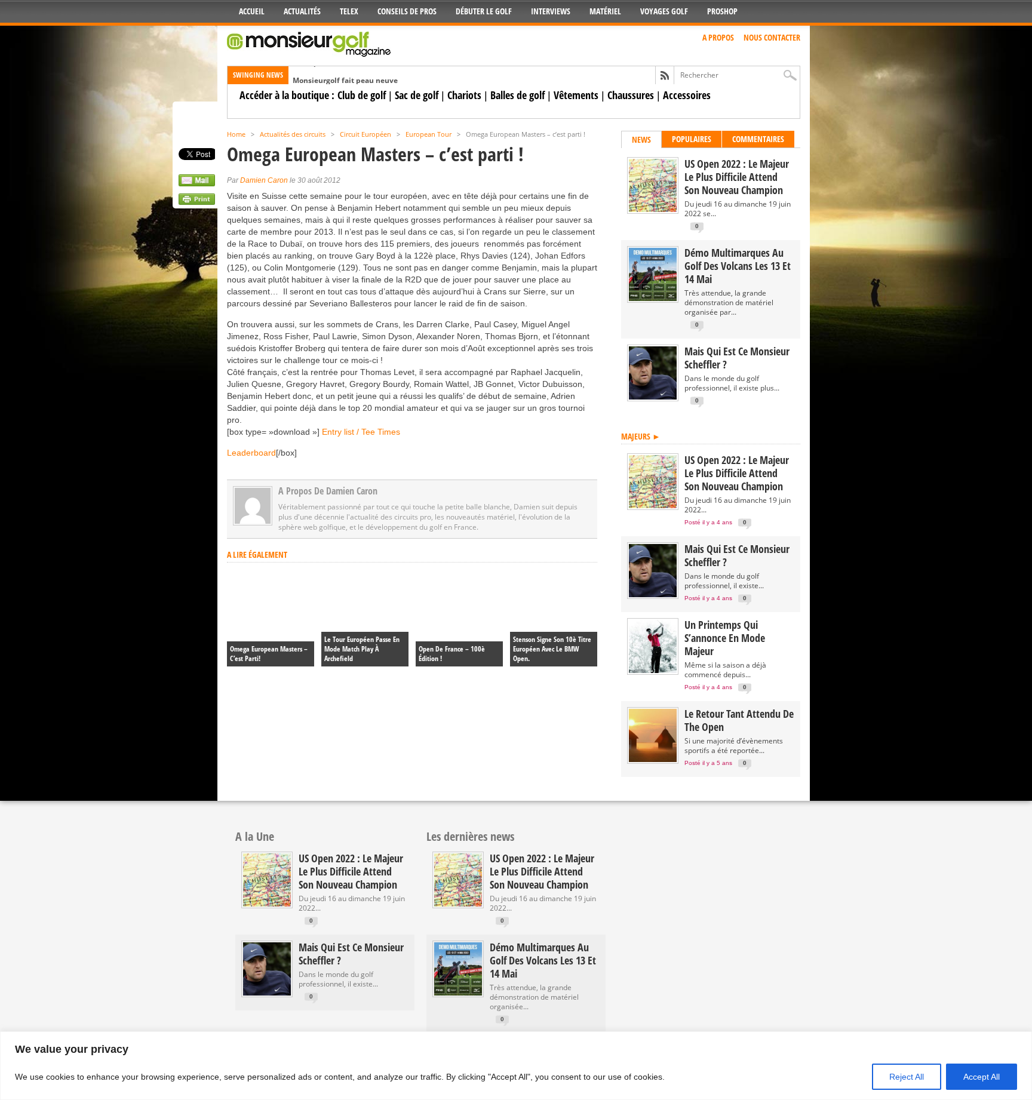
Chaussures (630, 95)
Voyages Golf (664, 11)
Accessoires (687, 95)
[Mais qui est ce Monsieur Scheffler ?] (653, 397)
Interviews (550, 11)
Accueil (252, 11)
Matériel (605, 11)
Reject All (906, 1076)
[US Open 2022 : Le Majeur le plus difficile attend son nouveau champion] (653, 209)
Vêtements (576, 95)
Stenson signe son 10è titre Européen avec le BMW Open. (552, 648)
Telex (349, 11)
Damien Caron (264, 180)
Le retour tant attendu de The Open (739, 720)
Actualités (302, 11)
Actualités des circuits (292, 134)
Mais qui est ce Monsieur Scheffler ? (737, 358)
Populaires (691, 139)
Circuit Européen (365, 134)
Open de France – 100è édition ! (452, 653)
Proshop (722, 11)
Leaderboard (251, 452)
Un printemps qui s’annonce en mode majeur (724, 637)
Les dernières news (470, 836)
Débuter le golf (484, 11)
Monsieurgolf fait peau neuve (345, 73)
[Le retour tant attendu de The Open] (653, 759)
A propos (718, 37)
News (641, 139)
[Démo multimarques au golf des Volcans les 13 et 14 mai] (653, 298)
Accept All (981, 1076)
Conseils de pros (407, 11)
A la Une (254, 836)
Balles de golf (517, 95)
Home (236, 134)
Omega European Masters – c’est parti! (269, 653)
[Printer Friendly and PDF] (197, 202)
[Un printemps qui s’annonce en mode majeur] (653, 670)
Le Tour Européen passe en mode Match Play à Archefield (362, 648)
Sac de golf (416, 95)
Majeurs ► (641, 436)
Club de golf (361, 95)
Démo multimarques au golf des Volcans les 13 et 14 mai (737, 265)
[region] (516, 1065)
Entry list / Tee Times (361, 432)
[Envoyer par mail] (197, 183)
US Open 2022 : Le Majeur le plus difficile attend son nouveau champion (736, 176)
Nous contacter (772, 37)
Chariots (464, 95)
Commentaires (758, 139)
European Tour (429, 134)
